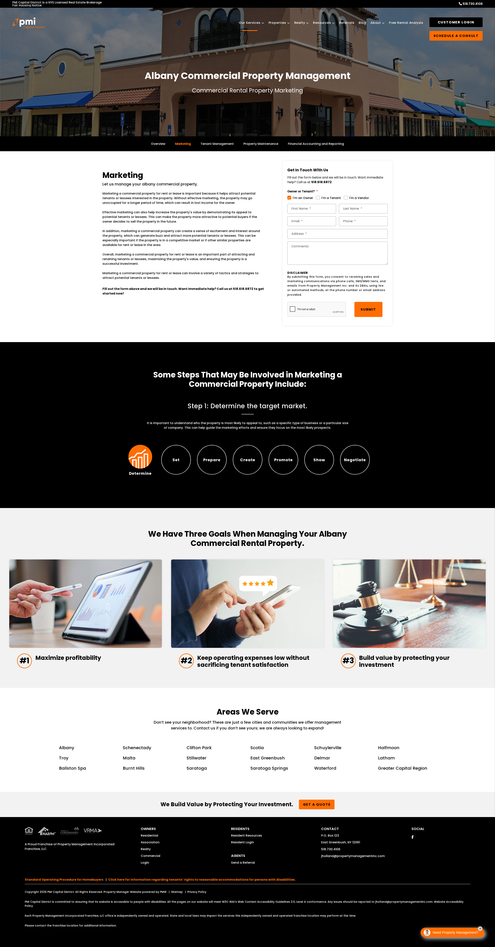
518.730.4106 (473, 4)
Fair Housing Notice (27, 5)
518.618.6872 (243, 289)
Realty (299, 22)
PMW (163, 892)
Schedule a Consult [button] (456, 35)
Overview (158, 144)
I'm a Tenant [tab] (331, 198)
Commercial (150, 856)
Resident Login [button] (242, 842)
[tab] (140, 459)
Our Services (249, 22)
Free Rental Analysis (406, 22)
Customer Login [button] (456, 22)
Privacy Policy (196, 892)
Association (150, 842)
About (375, 22)
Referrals (346, 22)
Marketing (183, 144)
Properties (277, 22)
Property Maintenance (260, 144)
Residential (149, 835)
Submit (368, 309)
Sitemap (177, 892)
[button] (412, 837)
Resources (322, 22)
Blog (362, 22)
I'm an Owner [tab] (303, 198)
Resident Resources (246, 835)
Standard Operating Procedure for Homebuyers (64, 879)
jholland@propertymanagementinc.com (353, 856)
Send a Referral (243, 862)
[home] (28, 23)
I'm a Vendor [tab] (359, 198)
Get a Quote (317, 804)
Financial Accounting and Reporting (316, 144)
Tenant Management (217, 144)
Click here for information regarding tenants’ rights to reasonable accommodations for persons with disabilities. (201, 879)
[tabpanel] (247, 416)
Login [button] (145, 862)
